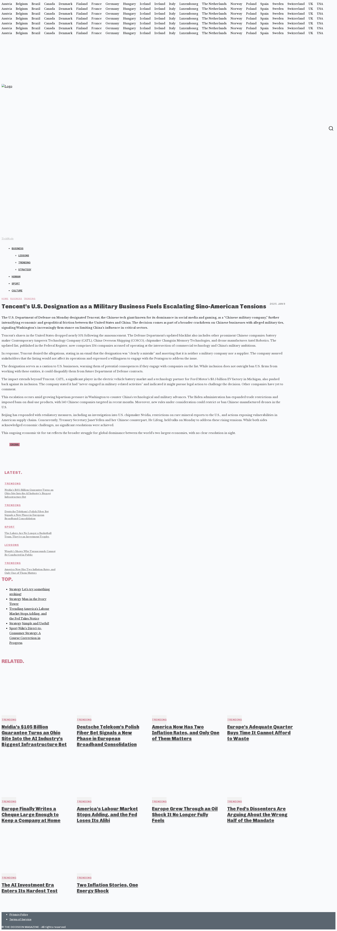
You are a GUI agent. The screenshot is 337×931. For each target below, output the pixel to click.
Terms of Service (20, 919)
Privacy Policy (18, 914)
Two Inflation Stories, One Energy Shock (107, 888)
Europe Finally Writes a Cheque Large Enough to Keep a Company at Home (31, 814)
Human (16, 276)
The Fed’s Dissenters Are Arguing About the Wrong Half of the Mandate (257, 814)
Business (17, 248)
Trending (24, 262)
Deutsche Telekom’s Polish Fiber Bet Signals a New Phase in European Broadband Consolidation (26, 515)
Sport (16, 283)
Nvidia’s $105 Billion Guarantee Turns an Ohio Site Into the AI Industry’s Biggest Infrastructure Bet (28, 493)
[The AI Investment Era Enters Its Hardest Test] (36, 849)
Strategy (24, 269)
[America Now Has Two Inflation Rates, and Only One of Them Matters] (186, 691)
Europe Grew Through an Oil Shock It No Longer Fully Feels (185, 814)
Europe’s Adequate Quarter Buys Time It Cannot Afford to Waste (260, 732)
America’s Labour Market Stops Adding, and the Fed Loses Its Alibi (107, 814)
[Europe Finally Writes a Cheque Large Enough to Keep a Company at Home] (36, 773)
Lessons (23, 255)
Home (5, 298)
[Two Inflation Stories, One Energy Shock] (111, 849)
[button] (330, 128)
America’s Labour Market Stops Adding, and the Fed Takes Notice (29, 613)
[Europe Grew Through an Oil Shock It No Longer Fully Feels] (186, 773)
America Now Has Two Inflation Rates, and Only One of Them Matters (185, 732)
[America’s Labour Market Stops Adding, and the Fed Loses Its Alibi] (111, 773)
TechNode (8, 238)
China (14, 444)
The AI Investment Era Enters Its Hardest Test (30, 888)
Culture (17, 290)
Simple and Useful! (35, 623)
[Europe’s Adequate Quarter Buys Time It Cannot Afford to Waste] (261, 691)
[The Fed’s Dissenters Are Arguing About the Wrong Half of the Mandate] (261, 773)
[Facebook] (323, 128)
